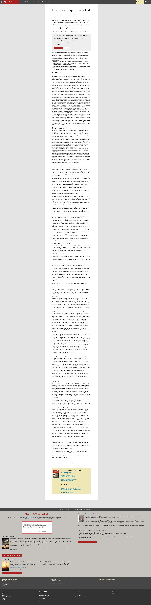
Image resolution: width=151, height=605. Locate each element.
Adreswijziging (79, 593)
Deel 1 (54, 464)
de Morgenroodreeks (29, 517)
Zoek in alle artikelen (36, 1)
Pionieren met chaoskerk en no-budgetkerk (69, 488)
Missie (40, 599)
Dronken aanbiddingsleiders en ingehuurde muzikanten (71, 489)
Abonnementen (42, 593)
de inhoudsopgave (16, 567)
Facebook (49, 1)
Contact (3, 585)
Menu (1, 2)
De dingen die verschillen (67, 475)
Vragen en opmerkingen (81, 596)
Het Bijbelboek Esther (69, 476)
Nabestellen (78, 595)
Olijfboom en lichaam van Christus (69, 479)
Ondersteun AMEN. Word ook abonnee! (83, 509)
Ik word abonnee (58, 48)
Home (21, 1)
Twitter (43, 1)
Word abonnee (139, 1)
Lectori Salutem (66, 472)
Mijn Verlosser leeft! (64, 473)
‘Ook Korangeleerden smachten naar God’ (68, 492)
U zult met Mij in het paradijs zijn (67, 480)
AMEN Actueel (27, 1)
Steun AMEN (42, 598)
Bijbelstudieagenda (116, 593)
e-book (14, 569)
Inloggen (147, 1)
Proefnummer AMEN (43, 596)
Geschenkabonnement (44, 595)
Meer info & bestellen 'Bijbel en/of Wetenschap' (12, 555)
